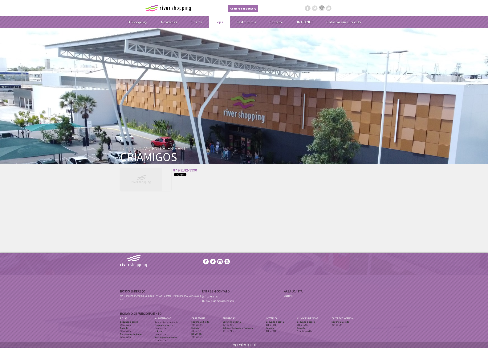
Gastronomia (246, 22)
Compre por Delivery (243, 8)
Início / (127, 148)
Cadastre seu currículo (343, 22)
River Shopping (167, 8)
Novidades (169, 22)
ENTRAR (288, 295)
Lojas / (143, 148)
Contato (275, 22)
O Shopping (137, 22)
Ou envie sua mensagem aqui (218, 301)
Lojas (219, 22)
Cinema (196, 22)
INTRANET (305, 22)
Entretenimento (170, 148)
